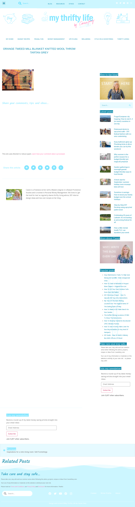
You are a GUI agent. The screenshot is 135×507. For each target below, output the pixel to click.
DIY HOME (9, 39)
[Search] (130, 105)
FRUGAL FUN (38, 39)
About (117, 493)
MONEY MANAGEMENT (56, 39)
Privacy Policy (31, 486)
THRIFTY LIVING (123, 39)
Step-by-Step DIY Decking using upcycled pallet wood (123, 207)
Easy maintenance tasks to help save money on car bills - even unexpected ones (117, 277)
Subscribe (107, 390)
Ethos (71, 4)
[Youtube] (124, 3)
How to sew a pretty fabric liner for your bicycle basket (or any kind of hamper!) (116, 329)
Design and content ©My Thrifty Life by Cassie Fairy (67, 503)
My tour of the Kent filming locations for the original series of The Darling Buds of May (116, 303)
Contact (81, 4)
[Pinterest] (127, 3)
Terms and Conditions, (17, 486)
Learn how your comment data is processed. (48, 154)
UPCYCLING (73, 39)
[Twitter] (120, 3)
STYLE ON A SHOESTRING (103, 39)
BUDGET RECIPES (24, 39)
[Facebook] (117, 3)
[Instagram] (131, 3)
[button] (4, 3)
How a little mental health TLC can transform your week (121, 230)
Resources (60, 4)
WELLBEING (86, 39)
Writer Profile (106, 493)
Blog (50, 4)
